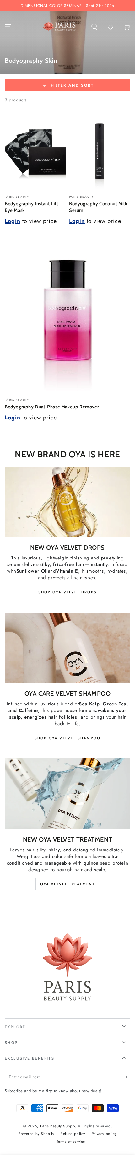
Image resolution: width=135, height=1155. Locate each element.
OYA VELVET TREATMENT (67, 884)
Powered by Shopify (36, 1133)
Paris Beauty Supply (57, 1126)
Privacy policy (104, 1133)
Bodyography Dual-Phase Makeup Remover (52, 407)
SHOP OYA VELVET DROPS (67, 592)
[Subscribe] (126, 1077)
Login (12, 221)
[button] (94, 26)
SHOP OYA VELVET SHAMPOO (68, 738)
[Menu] (8, 26)
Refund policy (73, 1133)
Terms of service (71, 1141)
